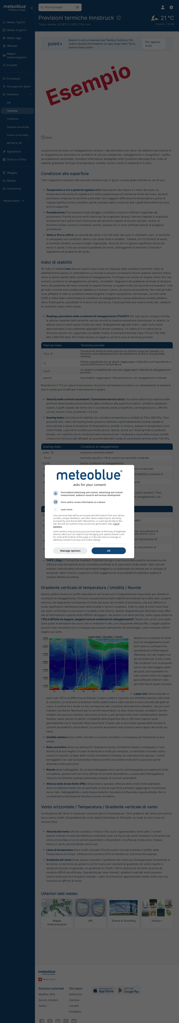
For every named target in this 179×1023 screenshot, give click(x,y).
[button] (89, 509)
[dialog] (89, 511)
